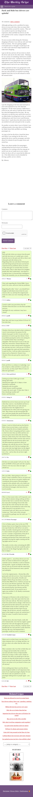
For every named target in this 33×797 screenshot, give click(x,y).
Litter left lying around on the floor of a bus (16, 732)
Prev (6, 248)
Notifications (24, 791)
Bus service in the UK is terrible (16, 719)
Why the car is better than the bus (17, 710)
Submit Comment (8, 240)
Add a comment (15, 22)
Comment (4, 209)
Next (11, 248)
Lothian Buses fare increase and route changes (16, 736)
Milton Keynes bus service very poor (16, 707)
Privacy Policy (14, 791)
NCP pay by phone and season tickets (16, 729)
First (3, 248)
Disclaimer (6, 791)
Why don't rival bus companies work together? (16, 722)
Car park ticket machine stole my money (16, 725)
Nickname (5, 223)
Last (14, 248)
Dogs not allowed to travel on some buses (16, 698)
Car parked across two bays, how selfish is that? (16, 739)
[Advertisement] (16, 17)
